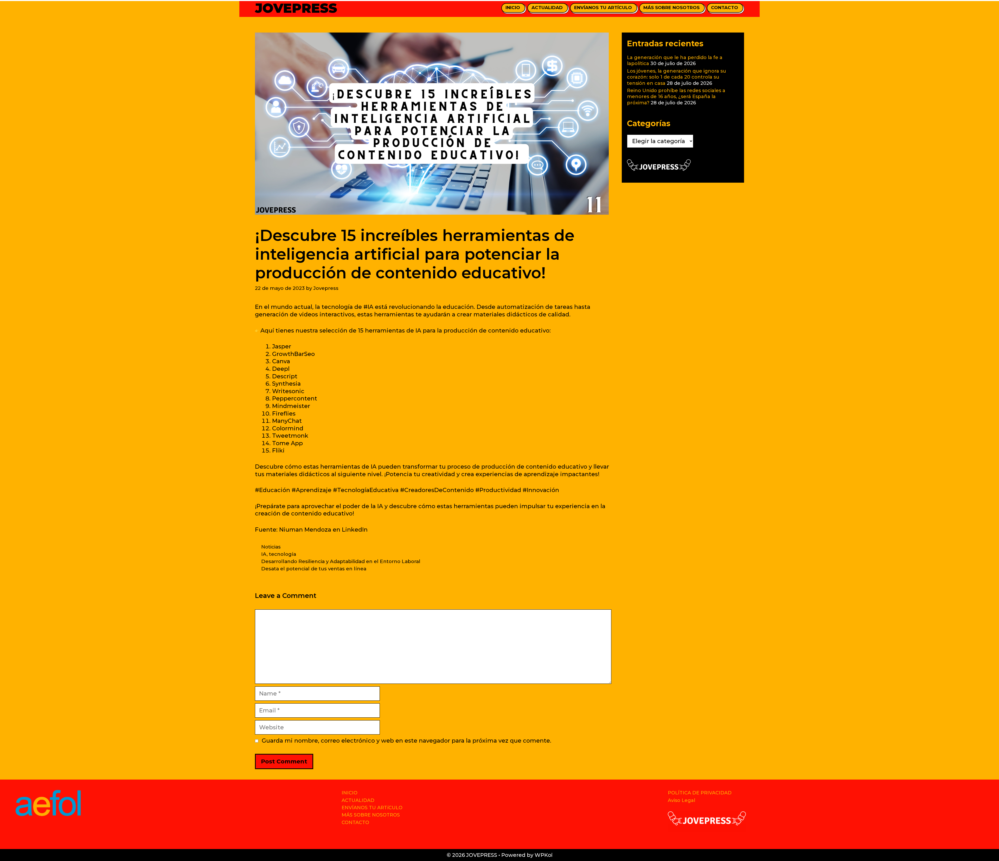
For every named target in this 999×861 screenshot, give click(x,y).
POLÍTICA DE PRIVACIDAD (700, 793)
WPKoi (544, 855)
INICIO (512, 7)
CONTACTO (724, 7)
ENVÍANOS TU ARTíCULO (603, 7)
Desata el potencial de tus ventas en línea (313, 569)
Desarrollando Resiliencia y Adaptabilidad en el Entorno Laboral (340, 561)
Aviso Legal (681, 800)
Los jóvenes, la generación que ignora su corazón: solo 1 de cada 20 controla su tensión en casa (676, 77)
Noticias (271, 547)
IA (264, 554)
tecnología (282, 554)
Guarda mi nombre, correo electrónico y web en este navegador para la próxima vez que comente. (406, 740)
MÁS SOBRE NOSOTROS (671, 7)
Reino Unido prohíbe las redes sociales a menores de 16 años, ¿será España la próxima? (676, 97)
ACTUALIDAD (547, 7)
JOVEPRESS (296, 8)
